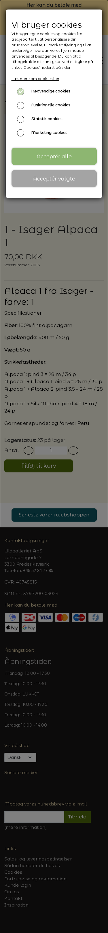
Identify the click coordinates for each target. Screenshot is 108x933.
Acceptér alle (54, 156)
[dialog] (54, 466)
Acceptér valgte (54, 178)
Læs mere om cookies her (35, 78)
